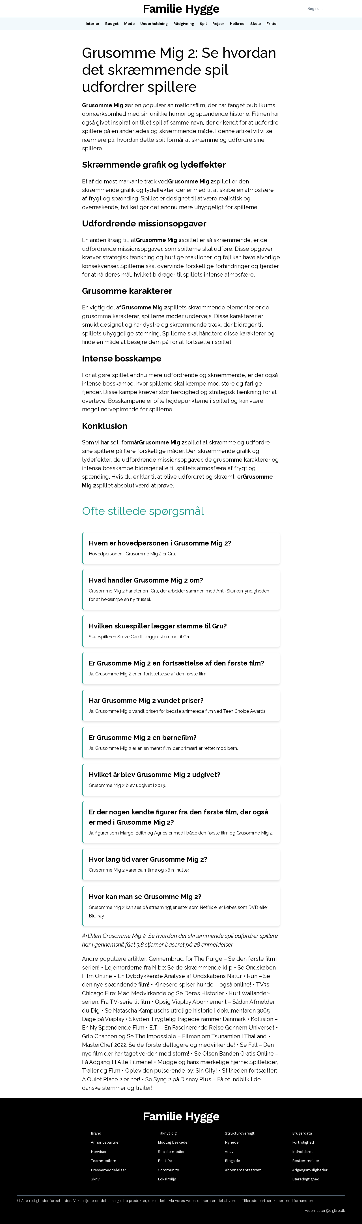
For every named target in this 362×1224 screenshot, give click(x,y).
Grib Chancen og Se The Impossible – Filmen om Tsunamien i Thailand (174, 1036)
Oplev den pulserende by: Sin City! (171, 1070)
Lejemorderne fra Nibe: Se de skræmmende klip (168, 967)
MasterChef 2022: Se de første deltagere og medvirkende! (158, 1044)
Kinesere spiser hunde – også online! (202, 984)
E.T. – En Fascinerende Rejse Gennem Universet (211, 1027)
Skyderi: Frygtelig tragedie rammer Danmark (187, 1019)
